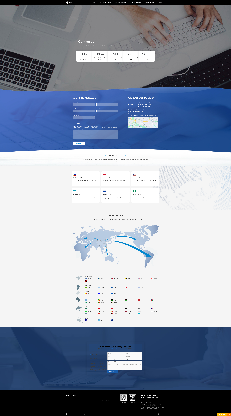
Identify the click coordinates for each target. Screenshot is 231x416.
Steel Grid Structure (149, 2)
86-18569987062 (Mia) (147, 104)
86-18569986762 (147, 106)
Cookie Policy (154, 414)
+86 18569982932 (143, 102)
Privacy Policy (162, 414)
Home (94, 2)
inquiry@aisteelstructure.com (139, 111)
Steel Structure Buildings (105, 2)
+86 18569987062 (154, 395)
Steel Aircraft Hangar (136, 2)
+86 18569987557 (142, 109)
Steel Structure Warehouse (121, 2)
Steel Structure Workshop (71, 400)
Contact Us (160, 2)
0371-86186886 (149, 402)
